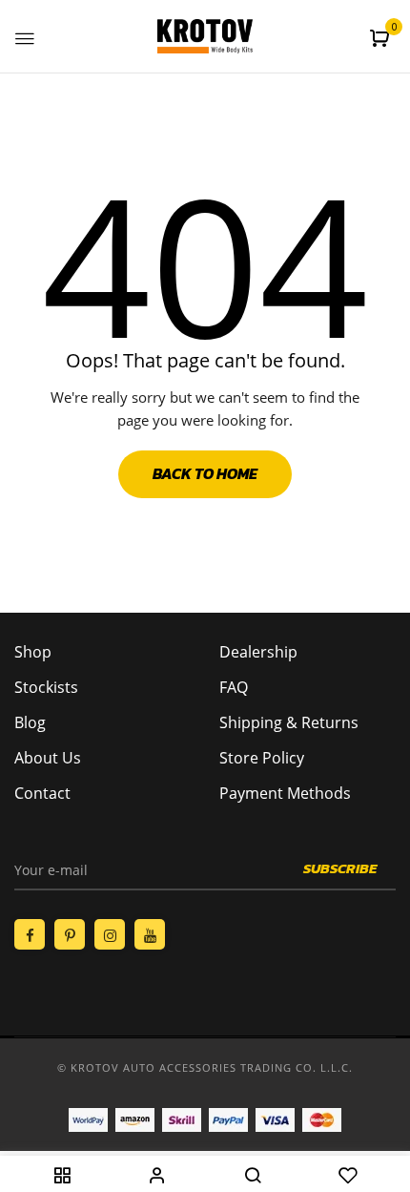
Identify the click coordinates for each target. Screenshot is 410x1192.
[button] (382, 38)
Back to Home (205, 473)
